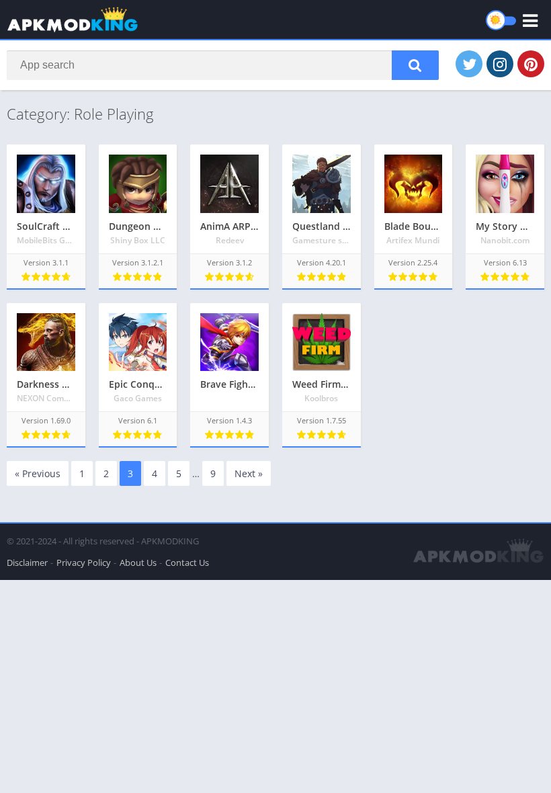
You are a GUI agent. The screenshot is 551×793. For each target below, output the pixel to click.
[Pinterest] (530, 63)
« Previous (37, 473)
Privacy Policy (83, 562)
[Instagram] (499, 63)
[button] (415, 65)
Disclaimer (27, 562)
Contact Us (187, 562)
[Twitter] (469, 63)
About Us (138, 562)
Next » (249, 473)
